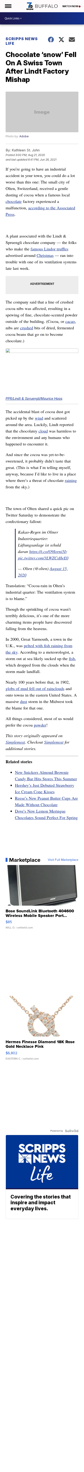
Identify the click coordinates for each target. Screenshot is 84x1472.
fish (72, 658)
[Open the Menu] (8, 6)
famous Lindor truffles (49, 249)
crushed (26, 327)
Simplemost (15, 742)
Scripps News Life (22, 41)
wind (39, 418)
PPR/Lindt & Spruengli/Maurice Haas (34, 398)
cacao (70, 321)
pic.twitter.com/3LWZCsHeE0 (43, 558)
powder (40, 725)
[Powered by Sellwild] (71, 1131)
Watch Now (70, 6)
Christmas (45, 255)
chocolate (14, 201)
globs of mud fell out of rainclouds (35, 688)
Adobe (24, 136)
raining (71, 480)
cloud (43, 431)
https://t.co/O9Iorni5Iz (48, 551)
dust (23, 701)
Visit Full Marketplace (63, 860)
